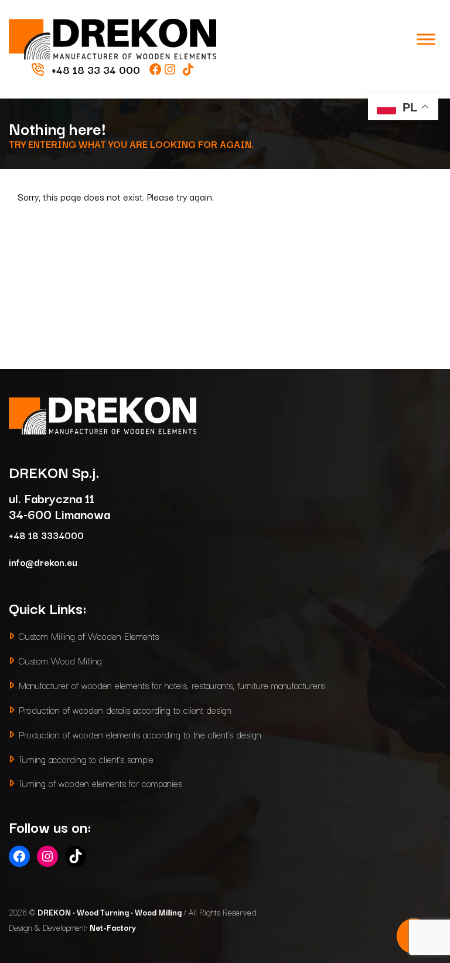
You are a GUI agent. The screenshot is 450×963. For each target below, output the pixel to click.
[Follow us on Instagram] (171, 69)
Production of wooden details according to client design (125, 709)
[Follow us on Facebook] (157, 69)
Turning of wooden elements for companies (100, 782)
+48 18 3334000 (46, 534)
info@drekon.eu (43, 561)
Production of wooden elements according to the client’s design (140, 734)
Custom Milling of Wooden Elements (89, 635)
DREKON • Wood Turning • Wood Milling (110, 912)
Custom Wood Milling (60, 660)
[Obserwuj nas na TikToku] (188, 69)
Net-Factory (113, 927)
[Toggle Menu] (426, 39)
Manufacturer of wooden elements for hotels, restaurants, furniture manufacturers (172, 684)
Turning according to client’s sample (86, 758)
